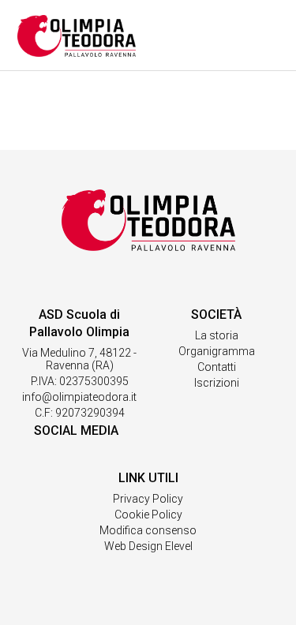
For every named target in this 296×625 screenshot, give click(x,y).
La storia (216, 335)
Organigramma (216, 351)
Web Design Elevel (148, 546)
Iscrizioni (216, 382)
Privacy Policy (148, 498)
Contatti (216, 367)
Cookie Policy (148, 514)
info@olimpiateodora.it (79, 397)
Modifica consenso (148, 530)
